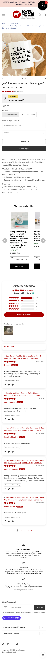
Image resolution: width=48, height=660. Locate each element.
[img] (9, 362)
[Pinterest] (17, 644)
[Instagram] (8, 644)
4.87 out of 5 (30, 290)
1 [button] (22, 78)
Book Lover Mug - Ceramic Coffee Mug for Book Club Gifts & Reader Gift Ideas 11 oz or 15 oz (23, 395)
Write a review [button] (24, 315)
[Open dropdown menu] (42, 627)
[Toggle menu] (3, 14)
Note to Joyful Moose (10, 120)
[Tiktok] (12, 644)
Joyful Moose (20, 650)
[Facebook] (3, 644)
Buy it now (24, 148)
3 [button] (24, 530)
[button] (8, 91)
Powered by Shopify (9, 652)
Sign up (40, 607)
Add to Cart (24, 142)
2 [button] (25, 78)
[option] (24, 54)
